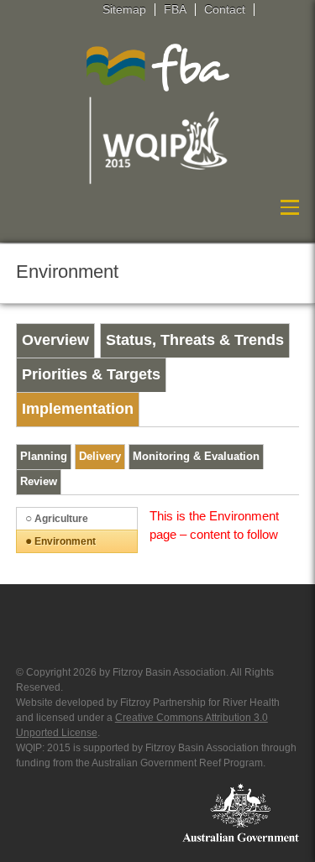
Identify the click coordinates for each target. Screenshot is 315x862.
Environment (65, 541)
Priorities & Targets (91, 374)
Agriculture (61, 519)
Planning (43, 456)
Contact (224, 9)
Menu (285, 207)
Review (38, 482)
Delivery (100, 456)
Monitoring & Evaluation (196, 456)
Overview (55, 340)
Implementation (78, 408)
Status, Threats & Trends (195, 340)
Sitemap (124, 9)
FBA (175, 9)
